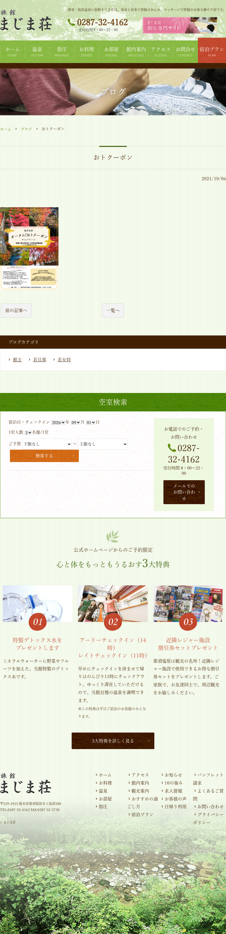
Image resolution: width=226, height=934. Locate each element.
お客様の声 (176, 799)
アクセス (140, 775)
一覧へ (113, 310)
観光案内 (140, 791)
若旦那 (39, 359)
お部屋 (105, 799)
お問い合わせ (210, 806)
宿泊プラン (142, 814)
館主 (17, 359)
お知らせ (173, 775)
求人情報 (173, 791)
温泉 (103, 791)
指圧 (103, 806)
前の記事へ (16, 310)
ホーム (5, 129)
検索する (44, 456)
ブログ (26, 129)
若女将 (64, 359)
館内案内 (140, 783)
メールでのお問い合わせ (184, 492)
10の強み (174, 783)
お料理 (105, 783)
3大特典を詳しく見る (113, 741)
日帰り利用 (176, 806)
